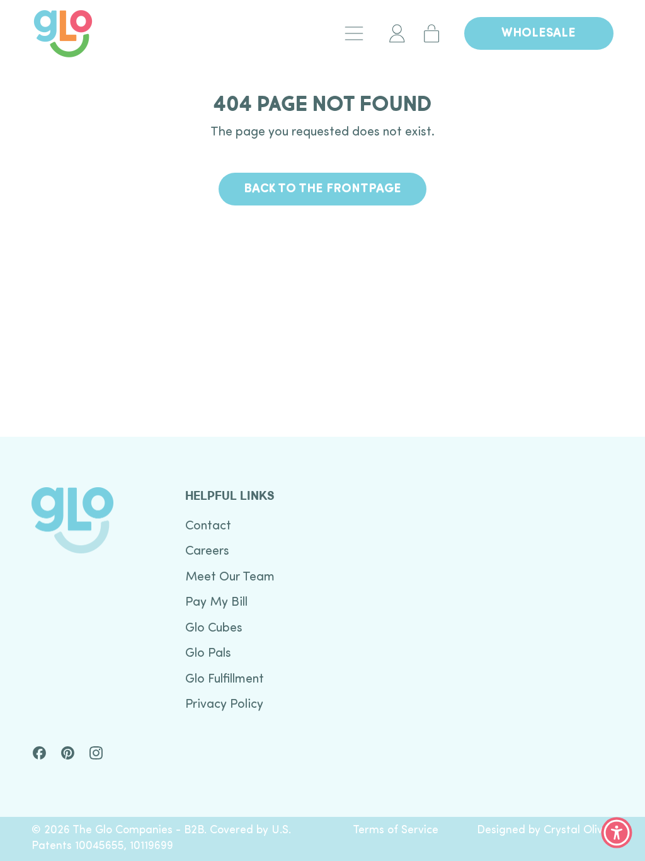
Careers (207, 551)
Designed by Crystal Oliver (545, 830)
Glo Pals (208, 653)
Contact (208, 526)
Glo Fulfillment (224, 679)
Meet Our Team (230, 577)
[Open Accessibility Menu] (616, 832)
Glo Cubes (214, 628)
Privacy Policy (224, 704)
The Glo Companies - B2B (138, 830)
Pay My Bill (216, 602)
